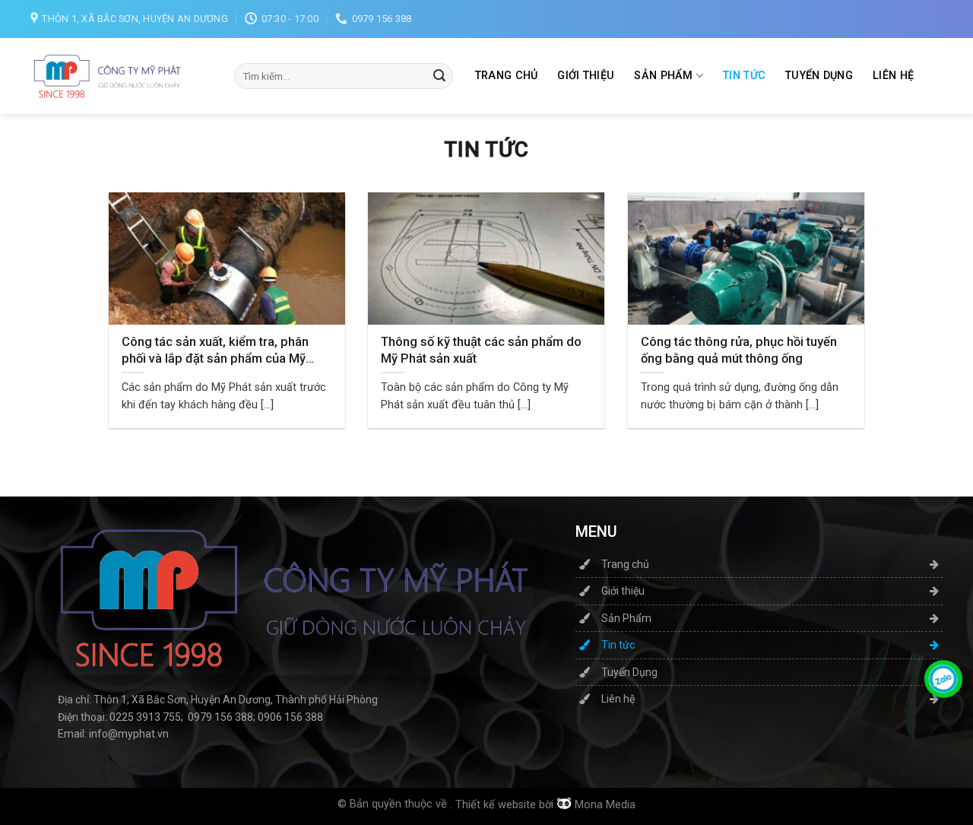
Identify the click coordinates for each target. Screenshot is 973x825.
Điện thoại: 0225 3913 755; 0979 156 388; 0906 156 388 (190, 717)
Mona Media (605, 804)
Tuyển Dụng (819, 75)
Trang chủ (506, 75)
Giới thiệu (585, 75)
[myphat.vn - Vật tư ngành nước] (106, 76)
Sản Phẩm (663, 75)
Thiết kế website (495, 804)
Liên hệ (893, 75)
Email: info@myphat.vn (113, 734)
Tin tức (744, 75)
